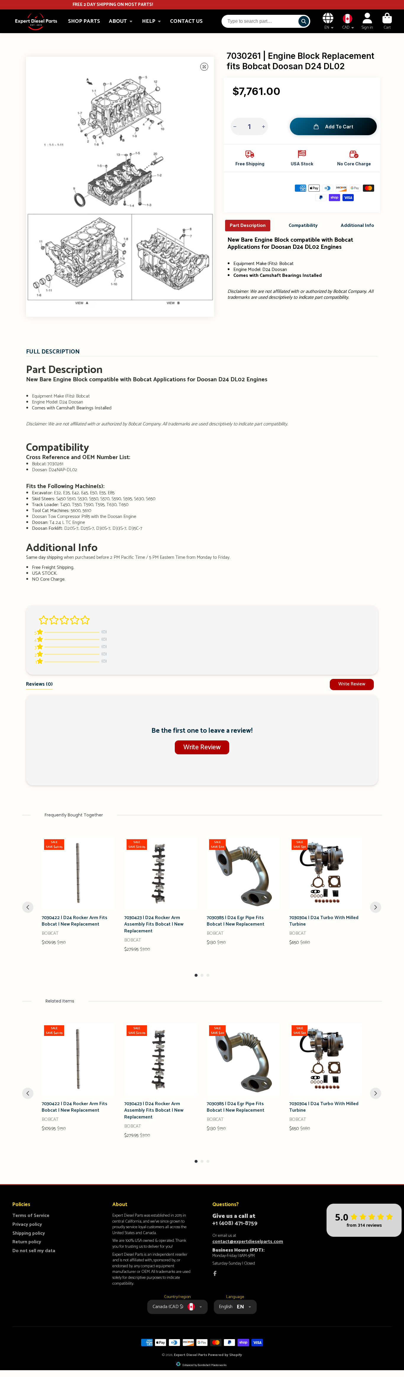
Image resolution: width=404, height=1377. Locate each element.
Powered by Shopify (225, 1355)
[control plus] (263, 126)
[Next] (375, 907)
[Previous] (27, 907)
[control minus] (235, 126)
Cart (387, 21)
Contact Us (186, 21)
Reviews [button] (39, 684)
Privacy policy (27, 1225)
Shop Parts (84, 21)
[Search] (303, 21)
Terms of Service (30, 1216)
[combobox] (266, 21)
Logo (36, 21)
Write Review (351, 684)
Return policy (26, 1242)
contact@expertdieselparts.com (247, 1242)
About (118, 21)
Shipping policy (28, 1233)
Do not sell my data (33, 1251)
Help (148, 21)
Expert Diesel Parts (190, 1355)
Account (367, 21)
